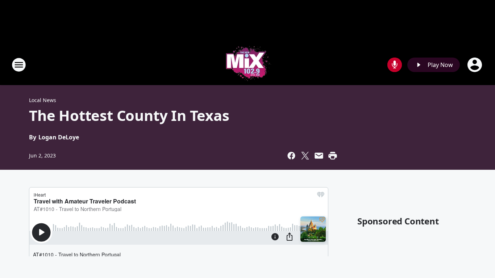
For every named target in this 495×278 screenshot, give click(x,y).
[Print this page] (333, 156)
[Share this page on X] (305, 156)
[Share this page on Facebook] (291, 156)
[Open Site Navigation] (19, 65)
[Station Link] (247, 65)
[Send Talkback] (394, 65)
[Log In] (475, 65)
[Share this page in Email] (319, 156)
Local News (42, 100)
